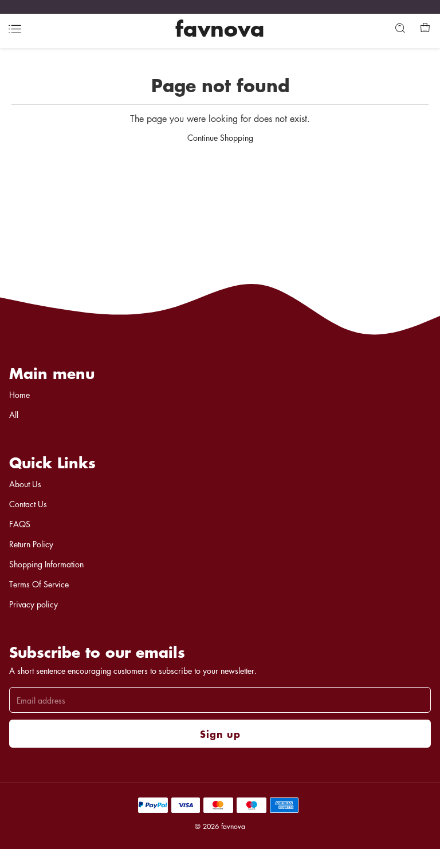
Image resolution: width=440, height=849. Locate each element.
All (13, 414)
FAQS (19, 524)
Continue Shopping (220, 137)
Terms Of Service (39, 584)
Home (19, 394)
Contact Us (28, 504)
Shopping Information (46, 564)
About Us (25, 483)
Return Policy (31, 544)
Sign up (220, 733)
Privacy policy (33, 604)
